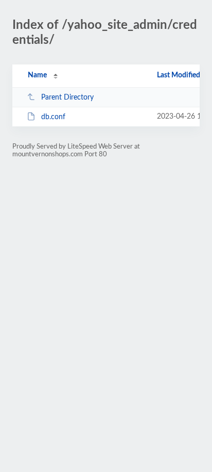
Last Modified (178, 75)
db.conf (53, 117)
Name (37, 75)
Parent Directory (67, 97)
